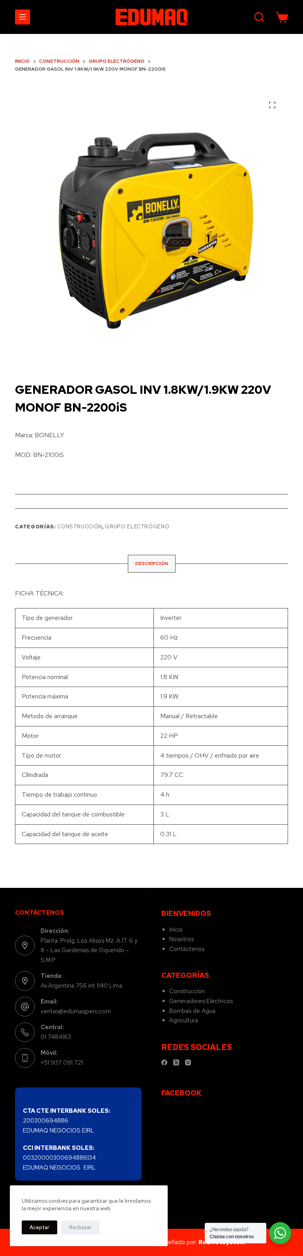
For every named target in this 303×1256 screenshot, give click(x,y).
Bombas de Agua (192, 1011)
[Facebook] (164, 1062)
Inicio (176, 930)
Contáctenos (186, 949)
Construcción (79, 526)
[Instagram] (188, 1062)
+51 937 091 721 (62, 1063)
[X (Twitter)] (176, 1062)
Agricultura (183, 1020)
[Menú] (22, 16)
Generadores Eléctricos (201, 1001)
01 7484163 (56, 1037)
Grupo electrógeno (137, 526)
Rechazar (80, 1227)
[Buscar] (259, 17)
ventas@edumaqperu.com (76, 1011)
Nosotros (181, 939)
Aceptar (39, 1227)
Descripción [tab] (151, 563)
